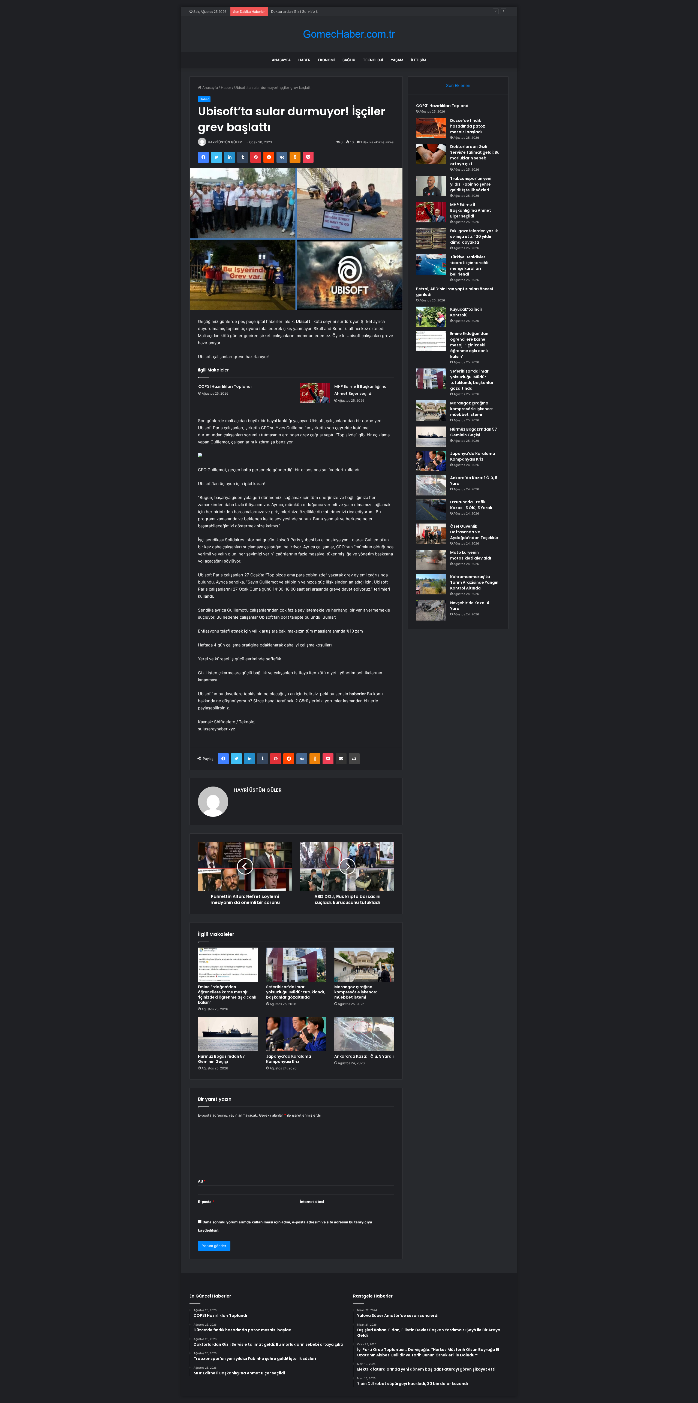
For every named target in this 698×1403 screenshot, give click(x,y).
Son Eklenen (458, 85)
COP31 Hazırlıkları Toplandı (225, 386)
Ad (202, 1181)
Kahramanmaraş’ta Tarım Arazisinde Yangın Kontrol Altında (474, 582)
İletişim (418, 60)
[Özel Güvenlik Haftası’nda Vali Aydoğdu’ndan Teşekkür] (431, 534)
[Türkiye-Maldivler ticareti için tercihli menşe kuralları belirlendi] (431, 264)
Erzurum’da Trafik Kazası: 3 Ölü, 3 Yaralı (471, 504)
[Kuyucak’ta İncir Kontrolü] (431, 317)
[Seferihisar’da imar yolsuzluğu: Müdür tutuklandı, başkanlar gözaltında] (296, 964)
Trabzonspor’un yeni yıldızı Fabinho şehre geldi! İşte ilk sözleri (470, 184)
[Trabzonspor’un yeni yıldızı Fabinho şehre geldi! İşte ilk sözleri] (431, 186)
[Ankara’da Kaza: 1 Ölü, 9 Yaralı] (364, 1034)
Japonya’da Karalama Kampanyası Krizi (288, 1059)
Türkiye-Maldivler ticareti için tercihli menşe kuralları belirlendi (469, 265)
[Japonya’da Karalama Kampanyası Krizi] (296, 1034)
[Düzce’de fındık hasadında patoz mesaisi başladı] (431, 128)
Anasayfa (281, 60)
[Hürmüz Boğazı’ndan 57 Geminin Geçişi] (228, 1034)
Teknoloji (373, 60)
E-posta (206, 1201)
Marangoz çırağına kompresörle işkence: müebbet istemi (355, 992)
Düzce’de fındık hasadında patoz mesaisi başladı (467, 126)
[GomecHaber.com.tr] (349, 34)
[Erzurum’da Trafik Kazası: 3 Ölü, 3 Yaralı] (431, 509)
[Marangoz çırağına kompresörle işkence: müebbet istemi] (364, 964)
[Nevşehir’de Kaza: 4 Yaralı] (431, 610)
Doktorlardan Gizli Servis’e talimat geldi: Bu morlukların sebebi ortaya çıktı (333, 11)
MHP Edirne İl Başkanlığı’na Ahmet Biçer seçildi (470, 210)
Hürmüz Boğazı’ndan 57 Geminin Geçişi (221, 1059)
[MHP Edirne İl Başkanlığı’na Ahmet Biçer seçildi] (315, 393)
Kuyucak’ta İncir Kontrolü (466, 312)
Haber (304, 60)
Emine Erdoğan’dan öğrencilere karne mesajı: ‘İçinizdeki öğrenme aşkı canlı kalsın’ (227, 994)
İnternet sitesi (312, 1201)
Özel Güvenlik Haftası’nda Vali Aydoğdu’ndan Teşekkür (474, 532)
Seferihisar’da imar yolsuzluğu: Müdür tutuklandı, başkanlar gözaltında (295, 992)
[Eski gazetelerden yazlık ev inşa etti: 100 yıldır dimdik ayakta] (431, 238)
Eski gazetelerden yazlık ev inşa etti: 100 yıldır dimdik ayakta (474, 236)
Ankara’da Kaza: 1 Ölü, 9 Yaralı (364, 1056)
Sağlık (348, 60)
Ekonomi (326, 60)
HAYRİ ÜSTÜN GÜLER (225, 142)
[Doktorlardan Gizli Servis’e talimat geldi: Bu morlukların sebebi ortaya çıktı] (431, 154)
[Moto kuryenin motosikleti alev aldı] (431, 560)
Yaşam (397, 60)
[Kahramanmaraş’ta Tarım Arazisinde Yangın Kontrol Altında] (431, 584)
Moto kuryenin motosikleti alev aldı (470, 555)
